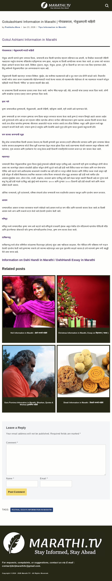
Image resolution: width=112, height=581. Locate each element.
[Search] (107, 5)
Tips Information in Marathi (52, 27)
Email (44, 478)
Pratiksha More (12, 27)
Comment (12, 442)
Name (10, 478)
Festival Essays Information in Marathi (32, 510)
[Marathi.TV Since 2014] (56, 5)
